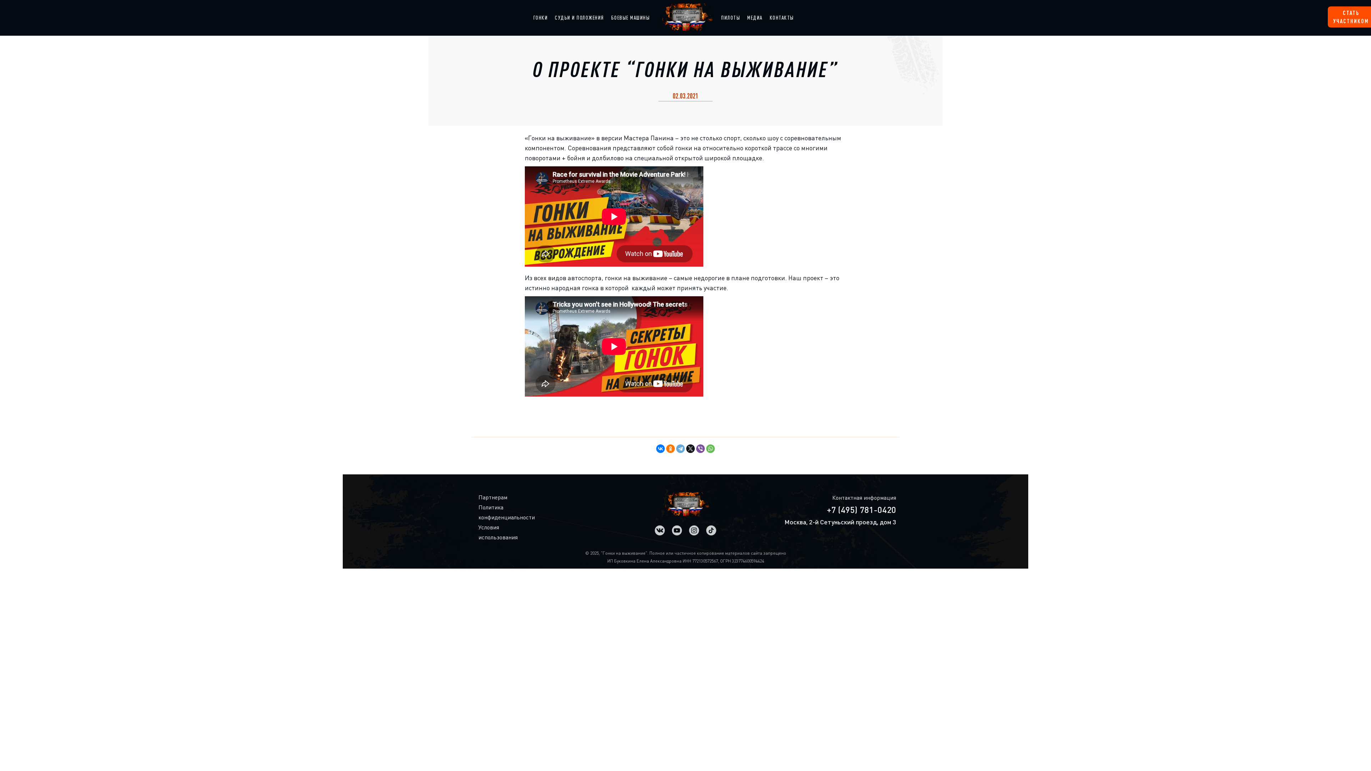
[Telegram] (680, 448)
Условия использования (484, 532)
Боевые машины (630, 18)
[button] (541, 17)
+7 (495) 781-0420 (861, 509)
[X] (690, 448)
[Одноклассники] (670, 448)
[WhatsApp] (710, 448)
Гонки (540, 18)
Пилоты (730, 18)
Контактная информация (864, 497)
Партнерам (484, 497)
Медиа (755, 18)
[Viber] (700, 448)
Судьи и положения (579, 18)
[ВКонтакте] (660, 448)
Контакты (782, 18)
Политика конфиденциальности (484, 512)
